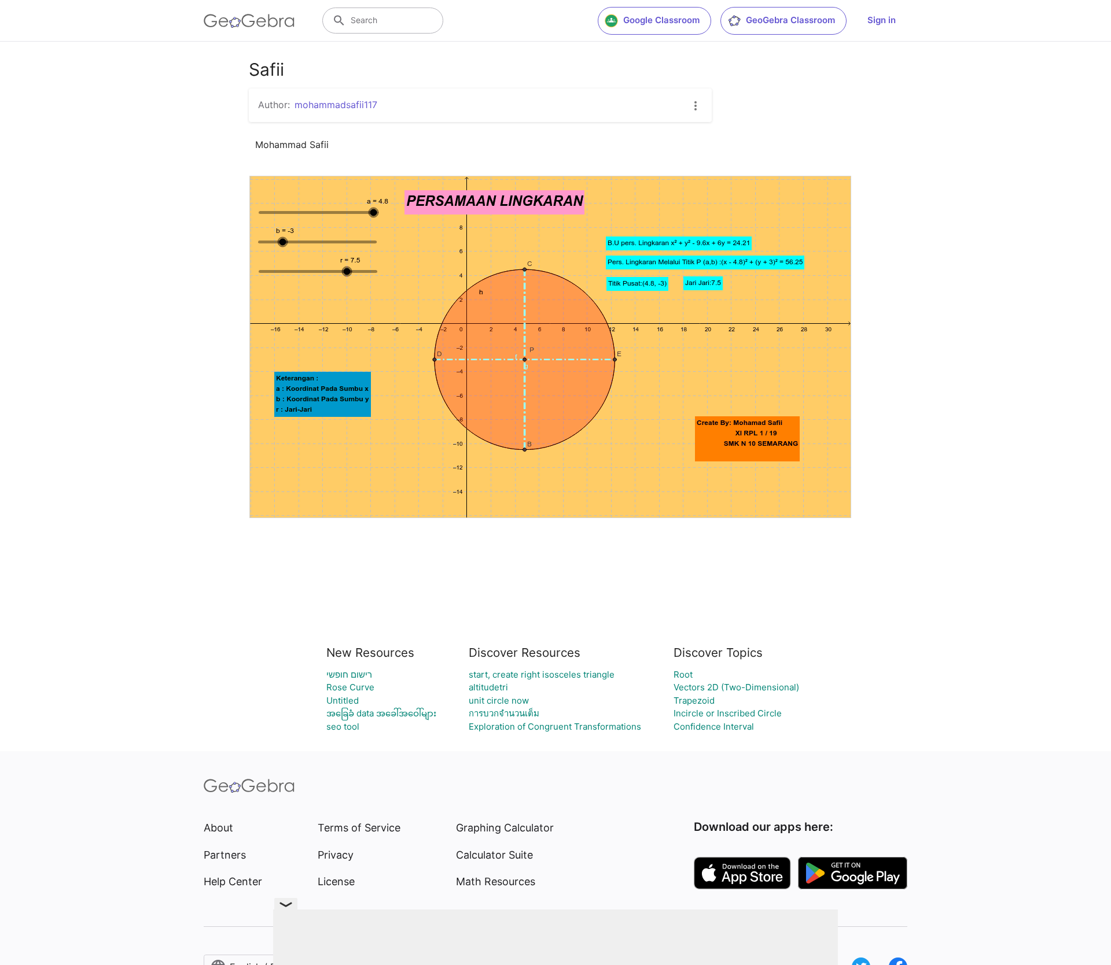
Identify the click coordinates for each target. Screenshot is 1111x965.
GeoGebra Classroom (790, 19)
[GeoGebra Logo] (249, 21)
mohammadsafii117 (336, 104)
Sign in (881, 19)
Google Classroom (661, 19)
